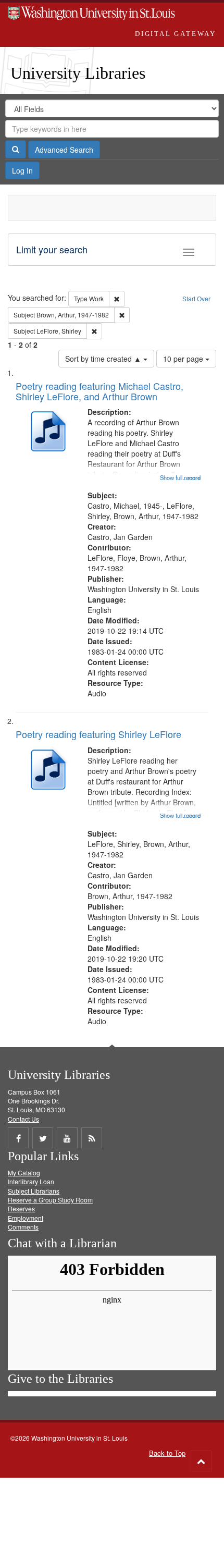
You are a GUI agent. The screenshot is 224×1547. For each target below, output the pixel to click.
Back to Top (167, 1453)
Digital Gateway (175, 34)
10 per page (184, 358)
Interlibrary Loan (31, 1181)
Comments (23, 1226)
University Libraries (77, 73)
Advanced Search (64, 149)
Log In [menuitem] (22, 170)
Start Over (196, 298)
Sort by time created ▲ (104, 358)
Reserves (21, 1208)
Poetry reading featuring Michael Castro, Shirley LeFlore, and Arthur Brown (99, 391)
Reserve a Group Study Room (50, 1199)
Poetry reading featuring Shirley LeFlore (98, 734)
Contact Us (23, 1118)
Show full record (180, 477)
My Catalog (24, 1172)
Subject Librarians (33, 1190)
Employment (25, 1217)
